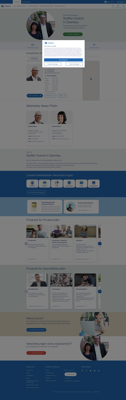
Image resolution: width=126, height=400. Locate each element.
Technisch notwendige (52, 64)
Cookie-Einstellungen (74, 64)
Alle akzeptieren (63, 60)
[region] (63, 54)
